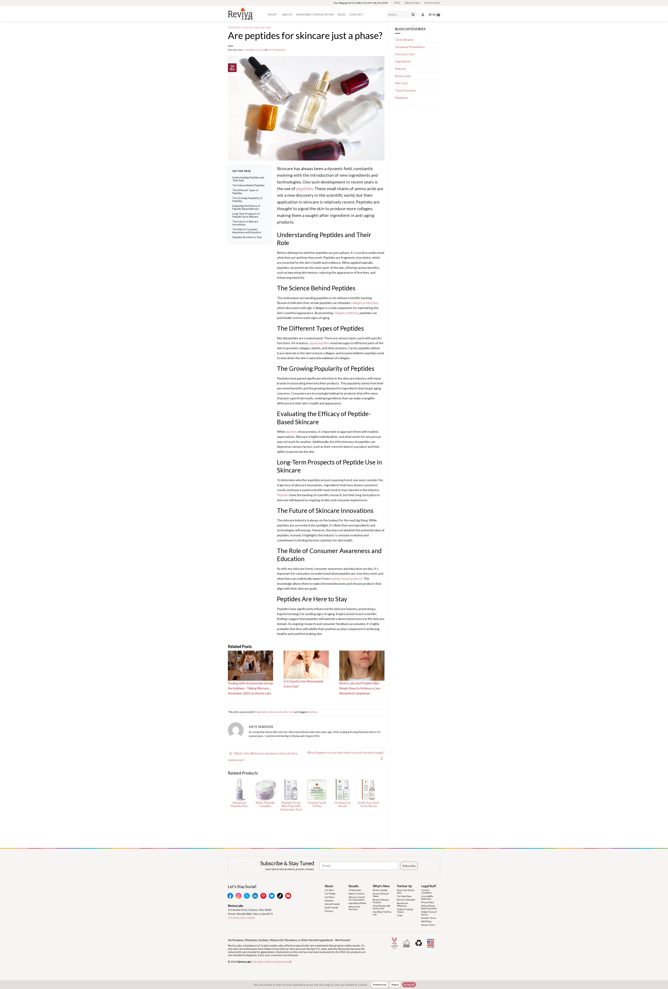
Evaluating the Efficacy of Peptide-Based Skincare (246, 207)
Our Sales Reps (404, 896)
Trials (400, 915)
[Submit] (413, 14)
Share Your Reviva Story (405, 891)
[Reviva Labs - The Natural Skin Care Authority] (245, 13)
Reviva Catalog (380, 890)
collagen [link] (364, 208)
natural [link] (313, 358)
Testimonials (355, 890)
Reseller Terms (428, 918)
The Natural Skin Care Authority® (272, 961)
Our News (330, 897)
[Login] (423, 14)
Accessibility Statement (427, 897)
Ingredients (235, 27)
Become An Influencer (402, 904)
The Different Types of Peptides (245, 192)
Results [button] (354, 886)
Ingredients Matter (358, 903)
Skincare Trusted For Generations (357, 898)
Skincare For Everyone (354, 908)
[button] (434, 14)
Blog (341, 14)
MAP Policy (426, 921)
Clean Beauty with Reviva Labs (381, 907)
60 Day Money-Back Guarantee (429, 907)
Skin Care (265, 27)
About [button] (329, 886)
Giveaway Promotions (410, 47)
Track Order (247, 918)
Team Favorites (405, 90)
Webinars (401, 98)
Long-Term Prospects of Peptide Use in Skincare (246, 215)
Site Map (233, 918)
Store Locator (432, 2)
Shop (272, 14)
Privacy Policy (427, 902)
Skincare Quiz (412, 2)
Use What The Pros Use (382, 913)
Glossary (329, 911)
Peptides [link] (364, 201)
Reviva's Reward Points (381, 895)
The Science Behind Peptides (248, 185)
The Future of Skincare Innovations (245, 223)
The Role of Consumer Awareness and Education (246, 231)
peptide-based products (345, 578)
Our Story (329, 890)
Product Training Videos (405, 910)
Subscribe (409, 866)
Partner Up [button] (404, 886)
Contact (356, 14)
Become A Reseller (406, 899)
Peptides (283, 495)
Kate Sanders (276, 50)
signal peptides (319, 343)
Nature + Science (357, 893)
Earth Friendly (331, 907)
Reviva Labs (251, 27)
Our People (330, 893)
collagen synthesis (345, 313)
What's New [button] (381, 886)
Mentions (329, 900)
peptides (304, 188)
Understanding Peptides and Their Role (248, 179)
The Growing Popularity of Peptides (247, 199)
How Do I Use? (405, 54)
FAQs (397, 2)
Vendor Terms (428, 925)
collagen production (364, 303)
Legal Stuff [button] (428, 886)
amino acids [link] (365, 188)
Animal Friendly (332, 904)
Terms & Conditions (426, 891)
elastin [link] (315, 348)
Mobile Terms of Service (429, 913)
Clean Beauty (404, 39)
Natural (400, 69)
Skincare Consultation (315, 14)
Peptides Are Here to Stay (247, 237)
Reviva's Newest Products (381, 901)
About (287, 14)
